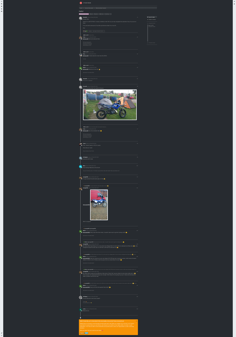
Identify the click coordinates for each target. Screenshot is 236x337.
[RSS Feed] (110, 14)
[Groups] (1, 11)
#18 (137, 296)
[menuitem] (234, 1)
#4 (137, 67)
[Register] (234, 4)
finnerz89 (85, 17)
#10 (137, 165)
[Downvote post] (134, 31)
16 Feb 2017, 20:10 (95, 244)
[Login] (234, 1)
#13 (137, 230)
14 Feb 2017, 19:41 (92, 143)
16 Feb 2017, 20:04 (92, 230)
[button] (1, 333)
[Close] (136, 321)
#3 (137, 53)
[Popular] (1, 6)
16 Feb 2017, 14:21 (95, 176)
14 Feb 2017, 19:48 (95, 157)
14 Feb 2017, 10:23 (92, 53)
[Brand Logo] (80, 2)
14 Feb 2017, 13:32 (94, 86)
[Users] (1, 9)
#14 (137, 244)
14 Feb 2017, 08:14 (92, 37)
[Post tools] (137, 31)
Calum (84, 143)
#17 (137, 285)
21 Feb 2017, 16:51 (94, 296)
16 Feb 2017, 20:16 (92, 285)
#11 (137, 176)
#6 (137, 86)
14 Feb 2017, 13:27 (94, 78)
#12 (137, 187)
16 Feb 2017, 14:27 (95, 187)
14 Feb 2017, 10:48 (92, 67)
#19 (137, 308)
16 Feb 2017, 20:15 (95, 271)
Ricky (84, 53)
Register (82, 333)
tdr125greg (85, 296)
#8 (137, 143)
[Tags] (1, 4)
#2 (137, 37)
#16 (137, 271)
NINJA (84, 67)
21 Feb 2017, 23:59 (92, 308)
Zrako (84, 37)
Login (86, 333)
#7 (137, 128)
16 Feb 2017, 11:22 (92, 165)
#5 (137, 78)
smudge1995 (85, 176)
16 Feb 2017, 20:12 (92, 256)
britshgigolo (85, 157)
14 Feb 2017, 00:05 (94, 17)
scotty (84, 308)
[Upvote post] (130, 31)
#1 (137, 17)
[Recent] (1, 1)
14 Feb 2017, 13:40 (92, 128)
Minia (84, 165)
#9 (137, 157)
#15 (137, 256)
